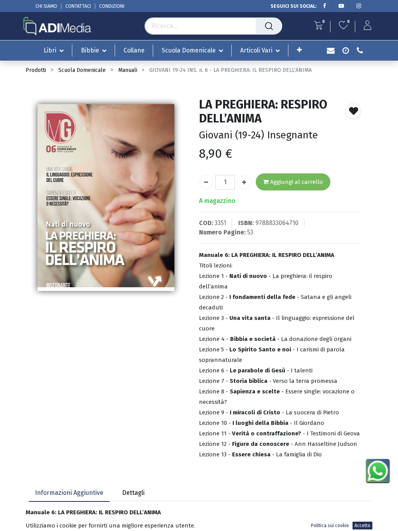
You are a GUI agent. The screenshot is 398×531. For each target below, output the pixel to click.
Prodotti (36, 70)
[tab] (69, 493)
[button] (299, 49)
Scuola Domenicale (82, 70)
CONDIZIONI (111, 6)
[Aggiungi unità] (244, 182)
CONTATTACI (78, 6)
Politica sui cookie (330, 525)
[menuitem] (134, 50)
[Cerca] (269, 26)
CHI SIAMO (46, 6)
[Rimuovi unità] (206, 182)
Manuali (127, 70)
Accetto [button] (362, 525)
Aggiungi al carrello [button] (296, 181)
